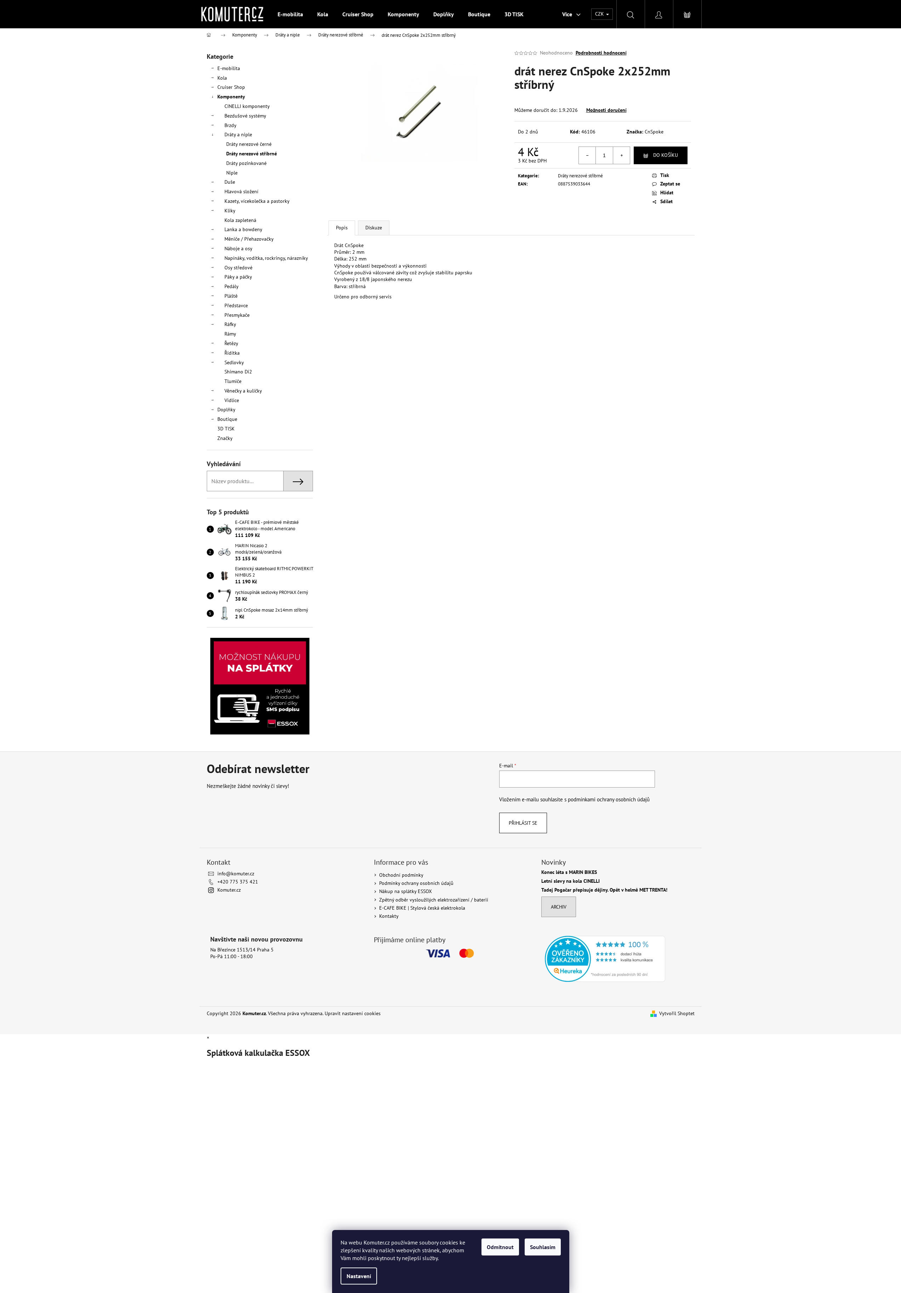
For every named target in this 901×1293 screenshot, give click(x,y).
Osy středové (238, 267)
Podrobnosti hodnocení (601, 53)
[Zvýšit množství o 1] (621, 155)
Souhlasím (542, 1247)
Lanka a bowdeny (243, 229)
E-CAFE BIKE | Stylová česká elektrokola (422, 908)
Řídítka (232, 353)
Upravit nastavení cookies (353, 1013)
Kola (222, 78)
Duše (229, 182)
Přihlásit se (523, 823)
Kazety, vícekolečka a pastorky (257, 201)
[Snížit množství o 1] (587, 155)
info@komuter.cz (235, 873)
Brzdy (230, 125)
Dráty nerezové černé (249, 144)
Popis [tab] (342, 227)
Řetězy (231, 343)
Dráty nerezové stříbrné (251, 153)
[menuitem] (290, 14)
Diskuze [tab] (373, 227)
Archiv (558, 907)
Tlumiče (232, 381)
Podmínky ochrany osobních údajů (416, 883)
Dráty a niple (238, 134)
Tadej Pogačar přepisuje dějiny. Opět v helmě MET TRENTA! (604, 890)
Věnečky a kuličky (243, 391)
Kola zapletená (240, 220)
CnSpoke (654, 131)
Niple (232, 173)
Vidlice (231, 400)
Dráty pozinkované (246, 163)
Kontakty (389, 916)
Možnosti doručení (606, 110)
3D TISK (226, 428)
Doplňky (226, 409)
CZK (600, 14)
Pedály (231, 286)
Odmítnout (500, 1247)
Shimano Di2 (238, 371)
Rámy (230, 334)
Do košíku (665, 155)
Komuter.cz (229, 890)
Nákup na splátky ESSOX (405, 891)
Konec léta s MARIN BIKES (569, 872)
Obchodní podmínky (401, 875)
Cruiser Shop (231, 87)
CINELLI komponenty (247, 106)
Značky (225, 438)
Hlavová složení (241, 191)
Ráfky (230, 324)
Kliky (229, 210)
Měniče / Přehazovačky (249, 239)
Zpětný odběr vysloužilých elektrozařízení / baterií (433, 900)
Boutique (227, 419)
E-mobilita (228, 68)
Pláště (231, 296)
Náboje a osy (238, 248)
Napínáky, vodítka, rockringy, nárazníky (266, 258)
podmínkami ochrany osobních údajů (609, 799)
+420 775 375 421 (237, 882)
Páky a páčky (238, 277)
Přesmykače (237, 315)
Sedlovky (234, 362)
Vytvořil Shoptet (677, 1013)
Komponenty (231, 96)
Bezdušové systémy (245, 116)
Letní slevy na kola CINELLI (570, 881)
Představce (236, 305)
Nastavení (359, 1276)
